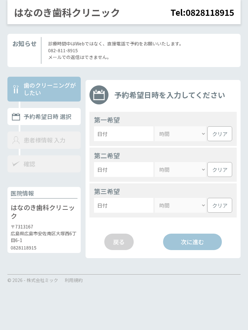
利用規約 (74, 280)
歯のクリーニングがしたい (50, 89)
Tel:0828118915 (202, 12)
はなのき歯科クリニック (67, 12)
